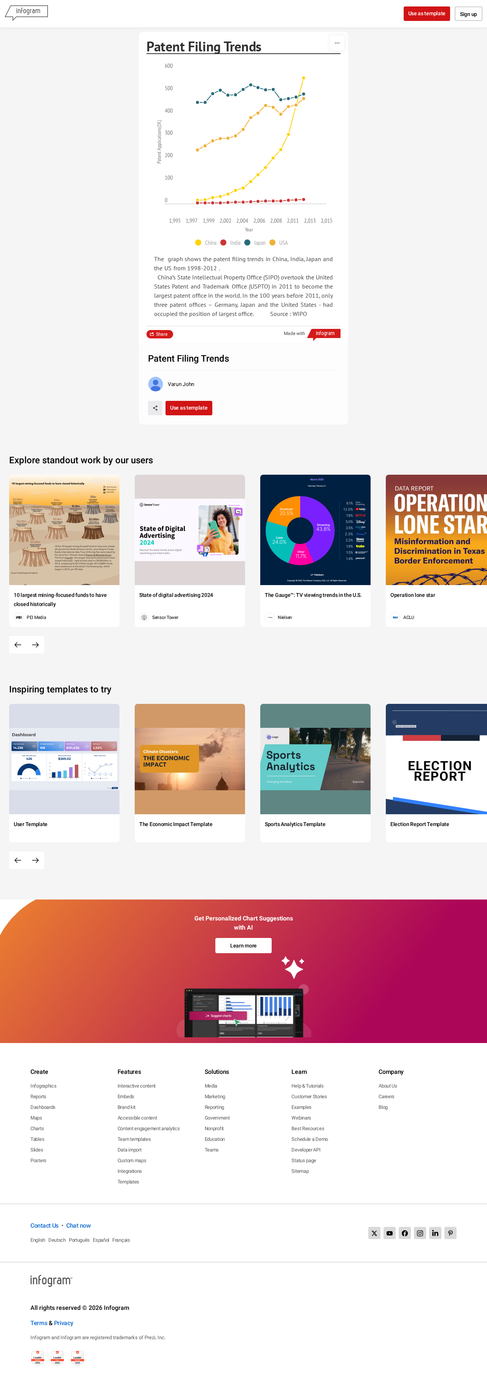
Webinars (301, 1118)
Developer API (305, 1150)
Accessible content (137, 1118)
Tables (37, 1139)
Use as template (427, 13)
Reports (38, 1096)
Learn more (243, 946)
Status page (303, 1160)
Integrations (130, 1171)
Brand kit (126, 1107)
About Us (388, 1086)
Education (215, 1139)
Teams (212, 1150)
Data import (130, 1150)
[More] (337, 43)
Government (217, 1118)
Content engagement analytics (149, 1128)
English (37, 1240)
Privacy (63, 1323)
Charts (37, 1128)
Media (211, 1086)
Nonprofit (214, 1128)
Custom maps (132, 1160)
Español (101, 1240)
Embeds (126, 1096)
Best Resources (307, 1128)
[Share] (155, 408)
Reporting (214, 1107)
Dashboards (43, 1107)
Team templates (134, 1139)
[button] (207, 242)
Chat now (78, 1225)
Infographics (43, 1086)
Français (121, 1240)
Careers (387, 1096)
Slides (36, 1150)
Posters (38, 1160)
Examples (301, 1107)
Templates (128, 1182)
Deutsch (57, 1240)
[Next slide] (35, 645)
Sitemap (300, 1171)
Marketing (215, 1096)
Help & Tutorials (307, 1086)
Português (79, 1240)
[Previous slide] (18, 645)
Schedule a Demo (309, 1139)
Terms (39, 1323)
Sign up (468, 14)
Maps (36, 1118)
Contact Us (44, 1225)
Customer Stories (309, 1096)
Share (161, 334)
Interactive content (137, 1086)
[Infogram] (26, 13)
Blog (383, 1107)
